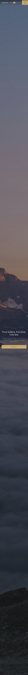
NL (14, 2)
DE (17, 2)
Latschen (7, 3)
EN (19, 2)
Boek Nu (14, 346)
